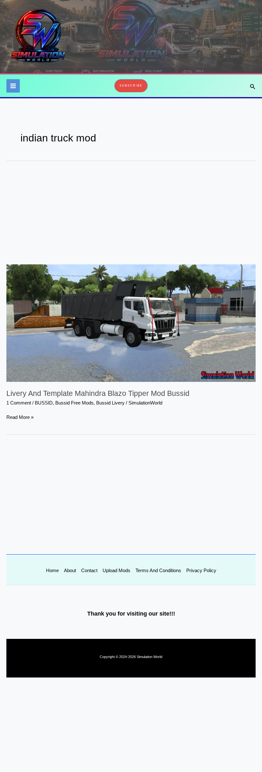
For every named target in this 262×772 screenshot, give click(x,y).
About (70, 570)
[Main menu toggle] (13, 86)
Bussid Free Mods (74, 402)
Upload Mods (116, 570)
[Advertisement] (131, 217)
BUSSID (44, 402)
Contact (89, 570)
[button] (131, 85)
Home (52, 570)
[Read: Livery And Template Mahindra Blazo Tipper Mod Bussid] (131, 322)
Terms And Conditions (158, 570)
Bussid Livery (110, 402)
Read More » (20, 416)
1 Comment (18, 402)
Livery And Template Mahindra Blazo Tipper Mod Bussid (97, 393)
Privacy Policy (201, 570)
